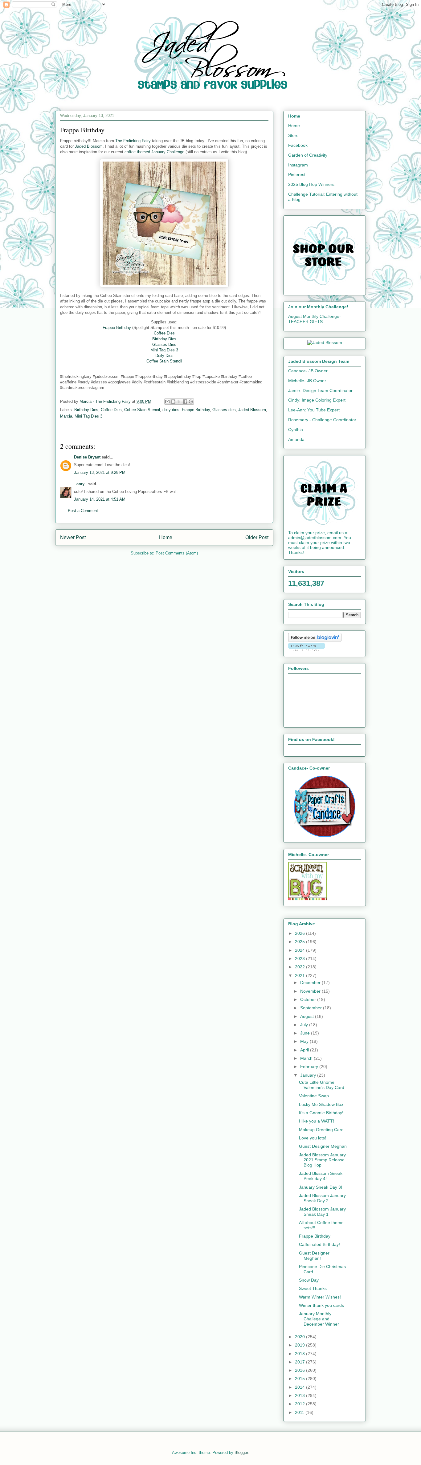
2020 (300, 1336)
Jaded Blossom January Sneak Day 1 (322, 1212)
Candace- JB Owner (308, 370)
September (311, 1007)
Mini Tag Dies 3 (164, 350)
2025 (300, 941)
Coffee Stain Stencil (164, 361)
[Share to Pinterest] (191, 401)
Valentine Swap (314, 1095)
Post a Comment (83, 510)
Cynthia (295, 429)
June (305, 1033)
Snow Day (309, 1280)
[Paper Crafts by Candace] (324, 835)
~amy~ (80, 484)
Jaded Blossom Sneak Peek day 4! (320, 1176)
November (311, 991)
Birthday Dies (164, 339)
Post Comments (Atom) (177, 553)
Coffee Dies (164, 333)
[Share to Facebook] (185, 401)
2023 (300, 958)
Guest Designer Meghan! (314, 1256)
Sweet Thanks (313, 1288)
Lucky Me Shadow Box (321, 1104)
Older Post (256, 537)
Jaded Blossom (89, 146)
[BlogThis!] (173, 401)
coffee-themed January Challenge (154, 152)
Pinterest (296, 174)
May (305, 1041)
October (308, 999)
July (304, 1024)
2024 (300, 950)
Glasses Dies (164, 344)
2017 (300, 1361)
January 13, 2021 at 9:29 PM (99, 472)
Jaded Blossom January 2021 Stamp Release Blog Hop (322, 1160)
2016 (300, 1370)
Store (293, 135)
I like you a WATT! (316, 1121)
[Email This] (167, 401)
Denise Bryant (87, 457)
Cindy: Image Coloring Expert (316, 400)
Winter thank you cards (321, 1305)
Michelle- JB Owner (307, 380)
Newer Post (73, 537)
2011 (300, 1412)
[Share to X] (179, 401)
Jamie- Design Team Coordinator (320, 390)
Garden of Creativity (307, 155)
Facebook (298, 145)
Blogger (241, 1452)
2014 (300, 1387)
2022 (300, 966)
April (305, 1049)
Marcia (66, 416)
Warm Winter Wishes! (320, 1297)
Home (165, 537)
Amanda (296, 439)
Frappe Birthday (117, 327)
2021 (300, 975)
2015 (300, 1378)
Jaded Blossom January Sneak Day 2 (322, 1198)
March (307, 1058)
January (308, 1075)
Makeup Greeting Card (321, 1129)
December (311, 982)
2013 (300, 1395)
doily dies (170, 409)
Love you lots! (312, 1137)
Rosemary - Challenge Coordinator (322, 419)
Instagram (298, 164)
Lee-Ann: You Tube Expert (314, 409)
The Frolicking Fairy (133, 140)
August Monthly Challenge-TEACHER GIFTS (314, 319)
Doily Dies (164, 355)
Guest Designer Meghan (323, 1146)
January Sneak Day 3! (320, 1187)
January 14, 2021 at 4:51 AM (99, 499)
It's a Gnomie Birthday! (321, 1112)
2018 (300, 1353)
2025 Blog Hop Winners (311, 184)
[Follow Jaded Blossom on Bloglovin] (314, 640)
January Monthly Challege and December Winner (319, 1319)
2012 (300, 1403)
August (307, 1016)
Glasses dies (224, 409)
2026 (300, 933)
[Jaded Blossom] (324, 342)
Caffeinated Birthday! (319, 1244)
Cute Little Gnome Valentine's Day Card (321, 1085)
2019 (300, 1345)
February (309, 1066)
